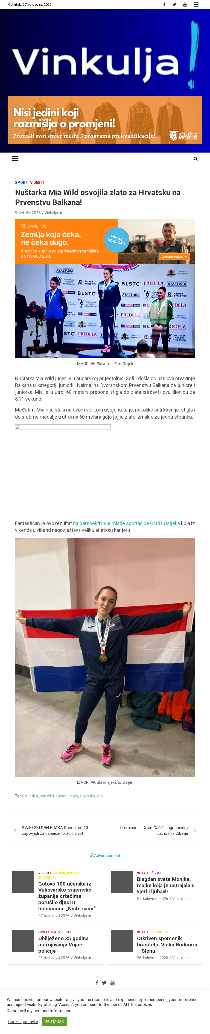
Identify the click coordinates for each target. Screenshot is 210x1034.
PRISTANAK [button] (54, 1022)
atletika (31, 796)
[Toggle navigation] (15, 159)
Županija (46, 878)
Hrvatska (47, 932)
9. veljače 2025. (28, 213)
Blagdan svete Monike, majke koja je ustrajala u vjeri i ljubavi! (166, 885)
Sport (21, 182)
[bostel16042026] (63, 427)
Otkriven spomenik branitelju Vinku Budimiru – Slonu (167, 944)
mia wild (47, 796)
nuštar (61, 796)
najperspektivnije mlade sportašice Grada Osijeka (126, 523)
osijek (73, 796)
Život (156, 873)
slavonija (87, 796)
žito (100, 796)
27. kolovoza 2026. (54, 916)
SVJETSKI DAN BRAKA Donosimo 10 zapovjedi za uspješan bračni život (55, 830)
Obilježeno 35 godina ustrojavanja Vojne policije (63, 944)
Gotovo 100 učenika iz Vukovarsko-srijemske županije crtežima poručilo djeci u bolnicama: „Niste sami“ (67, 896)
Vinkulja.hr (53, 213)
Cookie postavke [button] (23, 1021)
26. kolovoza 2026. (54, 958)
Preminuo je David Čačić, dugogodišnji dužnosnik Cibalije (154, 830)
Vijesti (37, 182)
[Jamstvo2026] (105, 221)
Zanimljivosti (66, 873)
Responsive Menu (196, 4)
